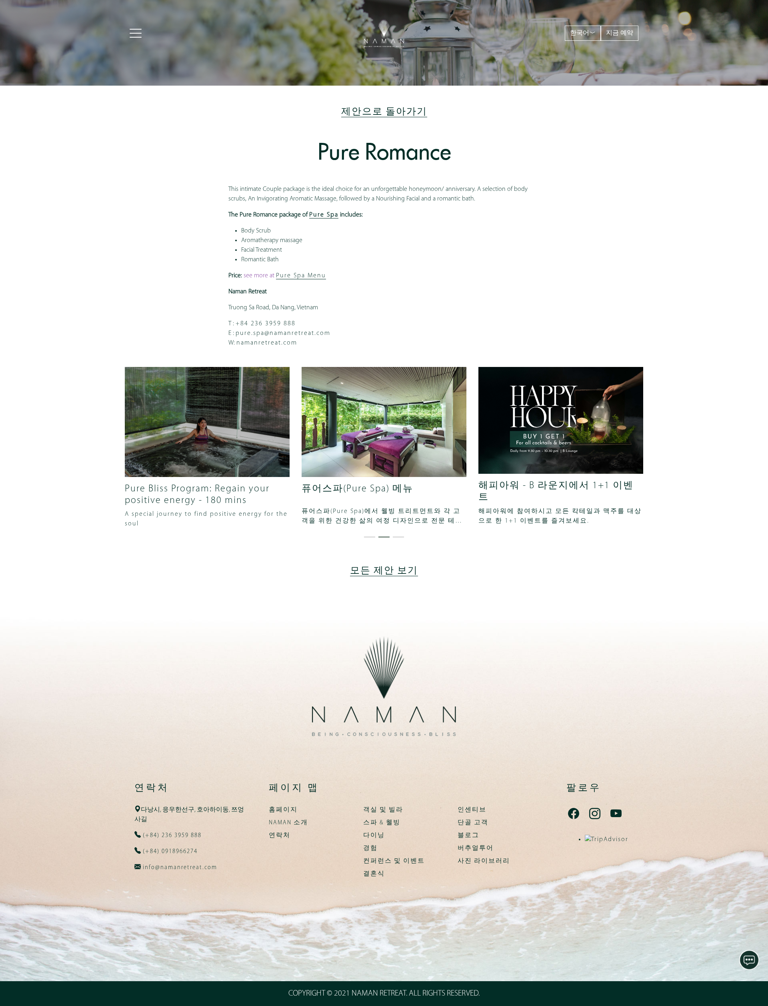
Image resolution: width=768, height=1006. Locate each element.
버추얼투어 (476, 848)
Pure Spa (323, 215)
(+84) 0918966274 (169, 851)
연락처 (279, 835)
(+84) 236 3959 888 (171, 835)
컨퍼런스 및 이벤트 (394, 861)
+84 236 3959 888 (266, 324)
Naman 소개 (288, 823)
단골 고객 (473, 823)
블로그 (468, 835)
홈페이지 (283, 810)
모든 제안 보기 (384, 571)
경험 (370, 848)
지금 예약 (619, 33)
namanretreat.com (266, 343)
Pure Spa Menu (301, 276)
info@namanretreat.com (179, 867)
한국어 (579, 33)
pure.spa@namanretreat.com (283, 333)
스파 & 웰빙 (381, 823)
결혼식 (374, 874)
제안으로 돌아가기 (384, 112)
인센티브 (472, 810)
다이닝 (374, 835)
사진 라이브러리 (484, 861)
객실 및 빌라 (383, 810)
